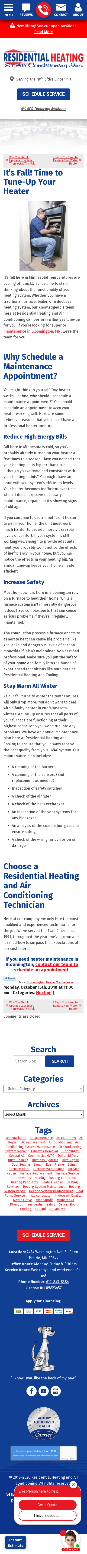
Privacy (65, 1459)
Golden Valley (20, 1178)
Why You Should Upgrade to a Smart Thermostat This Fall (22, 160)
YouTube (44, 1391)
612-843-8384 (43, 10)
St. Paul (40, 1209)
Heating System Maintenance (44, 1187)
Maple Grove (22, 1200)
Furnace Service (67, 1173)
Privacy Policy (30, 1455)
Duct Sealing (21, 1165)
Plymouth (17, 1204)
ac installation (16, 1138)
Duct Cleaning (18, 1160)
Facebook (31, 1391)
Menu (9, 15)
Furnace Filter (19, 1169)
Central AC (17, 1156)
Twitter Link (9, 978)
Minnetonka (65, 1200)
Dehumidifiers (68, 1156)
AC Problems (66, 1138)
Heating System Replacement (51, 1191)
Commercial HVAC (41, 1156)
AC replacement (33, 1142)
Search (60, 1061)
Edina (71, 1165)
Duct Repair (70, 1160)
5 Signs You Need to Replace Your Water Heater (65, 160)
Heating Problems (24, 1182)
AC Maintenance (41, 1138)
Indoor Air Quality (68, 1196)
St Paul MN (57, 1209)
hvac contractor (40, 1196)
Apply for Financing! (43, 1301)
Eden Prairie (55, 1165)
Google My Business (56, 1391)
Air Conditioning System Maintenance (42, 1144)
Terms (72, 1459)
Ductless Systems (45, 1160)
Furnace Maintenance (48, 1169)
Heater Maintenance (59, 982)
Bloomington (35, 982)
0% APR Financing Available (43, 109)
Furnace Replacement (36, 1173)
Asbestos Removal (44, 1151)
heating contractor (63, 1178)
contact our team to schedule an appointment (46, 967)
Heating (44, 992)
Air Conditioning (60, 1142)
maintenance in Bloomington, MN (32, 331)
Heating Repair (52, 1182)
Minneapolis (44, 1200)
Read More (43, 32)
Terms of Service (46, 1455)
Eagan (38, 1165)
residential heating (41, 1204)
